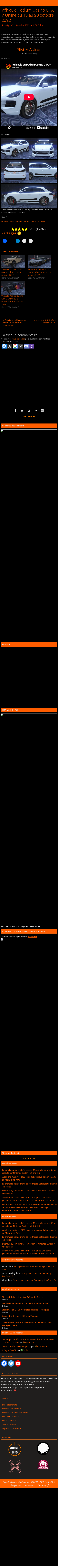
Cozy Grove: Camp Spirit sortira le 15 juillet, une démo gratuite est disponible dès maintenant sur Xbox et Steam (28, 1198)
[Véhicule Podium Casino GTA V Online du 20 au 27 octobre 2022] (39, 260)
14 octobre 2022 (21, 25)
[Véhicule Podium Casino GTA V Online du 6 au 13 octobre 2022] (13, 260)
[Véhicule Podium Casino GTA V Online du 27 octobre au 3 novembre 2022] (13, 287)
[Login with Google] (15, 345)
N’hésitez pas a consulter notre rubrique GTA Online (23, 221)
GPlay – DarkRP (9, 1349)
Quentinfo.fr (43, 1484)
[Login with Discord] (26, 345)
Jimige (7, 25)
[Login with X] (9, 345)
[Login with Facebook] (4, 345)
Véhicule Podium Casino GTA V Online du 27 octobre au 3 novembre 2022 (12, 299)
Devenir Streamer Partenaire (15, 1412)
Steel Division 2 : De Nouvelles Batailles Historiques (25, 1309)
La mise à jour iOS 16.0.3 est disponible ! (44, 320)
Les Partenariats (9, 1404)
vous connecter (18, 338)
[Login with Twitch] (31, 345)
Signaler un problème (11, 1427)
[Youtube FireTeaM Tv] (35, 410)
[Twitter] (11, 1363)
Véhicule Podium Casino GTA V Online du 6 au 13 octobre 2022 (12, 271)
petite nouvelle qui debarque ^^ (16, 1345)
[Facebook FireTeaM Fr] (15, 410)
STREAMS (32, 936)
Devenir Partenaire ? (11, 1408)
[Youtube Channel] (18, 1363)
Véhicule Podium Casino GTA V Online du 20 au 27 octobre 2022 (39, 271)
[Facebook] (4, 1363)
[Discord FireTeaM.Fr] (42, 410)
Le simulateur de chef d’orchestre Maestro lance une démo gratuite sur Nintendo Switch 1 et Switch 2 (29, 1171)
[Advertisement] (29, 373)
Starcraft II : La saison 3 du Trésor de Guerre (22, 1296)
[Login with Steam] (20, 345)
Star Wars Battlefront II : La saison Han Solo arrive (25, 1302)
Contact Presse (9, 1424)
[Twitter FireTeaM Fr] (22, 410)
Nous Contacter (9, 1420)
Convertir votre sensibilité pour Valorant (20, 1315)
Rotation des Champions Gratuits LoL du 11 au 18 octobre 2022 (14, 322)
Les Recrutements (10, 1416)
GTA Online (38, 25)
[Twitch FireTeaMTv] (29, 410)
